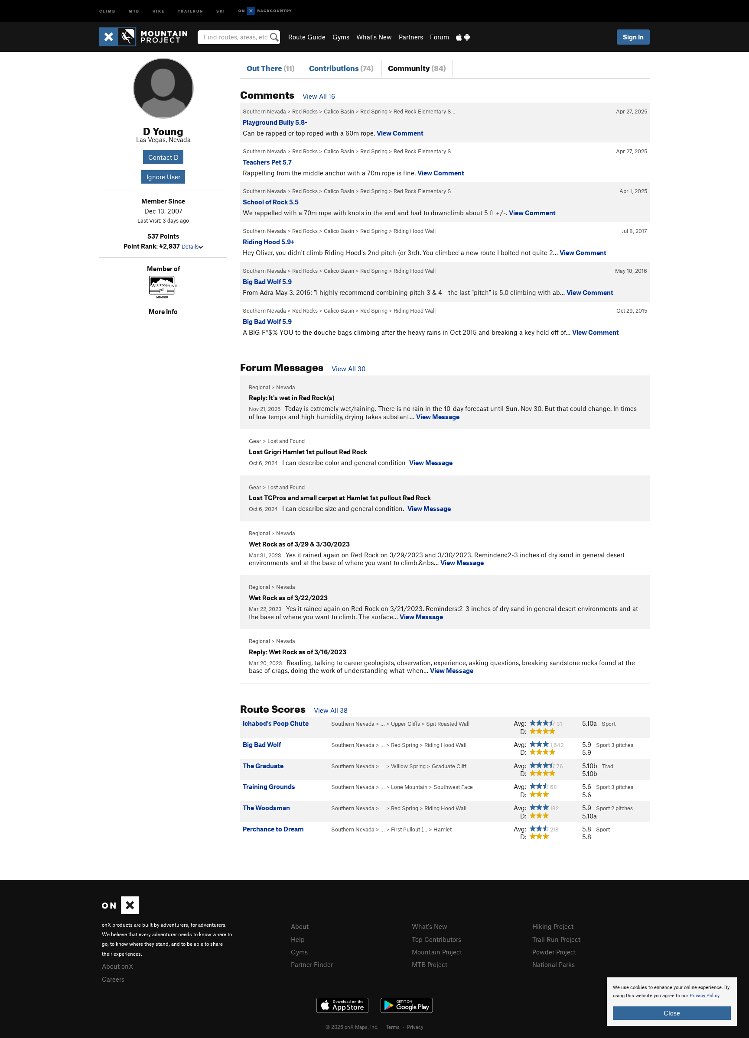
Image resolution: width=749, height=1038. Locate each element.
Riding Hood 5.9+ (269, 242)
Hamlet (442, 829)
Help (298, 939)
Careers (113, 979)
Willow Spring (408, 766)
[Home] (147, 36)
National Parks (553, 964)
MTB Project (429, 964)
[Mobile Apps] (463, 37)
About (300, 926)
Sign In (633, 37)
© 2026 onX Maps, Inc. (352, 1027)
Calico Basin (339, 111)
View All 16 (319, 96)
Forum (439, 37)
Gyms (340, 37)
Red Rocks (305, 111)
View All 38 (331, 710)
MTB (134, 10)
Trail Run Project (556, 939)
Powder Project (554, 952)
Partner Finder (312, 964)
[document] (672, 1001)
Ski (220, 10)
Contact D (163, 157)
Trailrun (190, 10)
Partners (411, 37)
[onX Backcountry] (265, 11)
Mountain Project (437, 952)
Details (190, 246)
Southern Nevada (264, 111)
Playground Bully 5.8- (275, 122)
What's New (374, 37)
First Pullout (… (409, 829)
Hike (159, 10)
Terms (393, 1027)
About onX (117, 966)
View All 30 (348, 368)
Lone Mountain (409, 786)
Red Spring (374, 111)
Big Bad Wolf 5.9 (267, 281)
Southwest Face (453, 786)
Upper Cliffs (405, 723)
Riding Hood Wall (415, 230)
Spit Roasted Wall (447, 723)
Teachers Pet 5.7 (267, 162)
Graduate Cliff (449, 766)
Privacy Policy (705, 996)
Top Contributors (436, 939)
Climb (107, 10)
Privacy (415, 1027)
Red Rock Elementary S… (425, 111)
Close (672, 1013)
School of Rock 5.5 (271, 202)
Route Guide (307, 37)
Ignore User (163, 177)
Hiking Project (552, 926)
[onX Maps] (120, 911)
